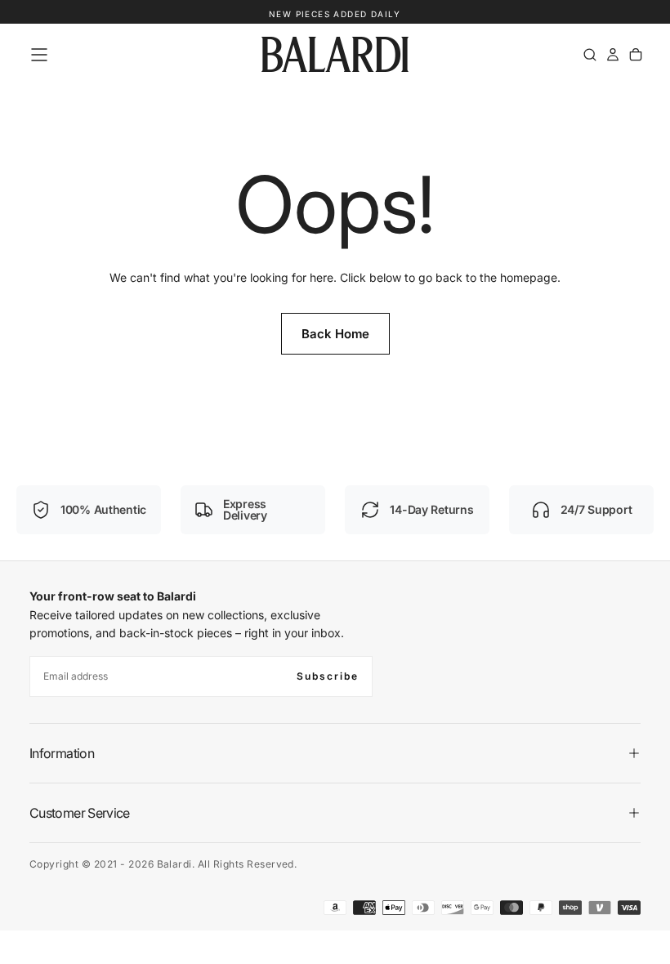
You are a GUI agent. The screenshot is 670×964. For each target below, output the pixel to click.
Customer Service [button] (79, 813)
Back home (335, 333)
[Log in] (613, 54)
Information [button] (61, 753)
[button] (39, 55)
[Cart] (636, 54)
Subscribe (328, 676)
